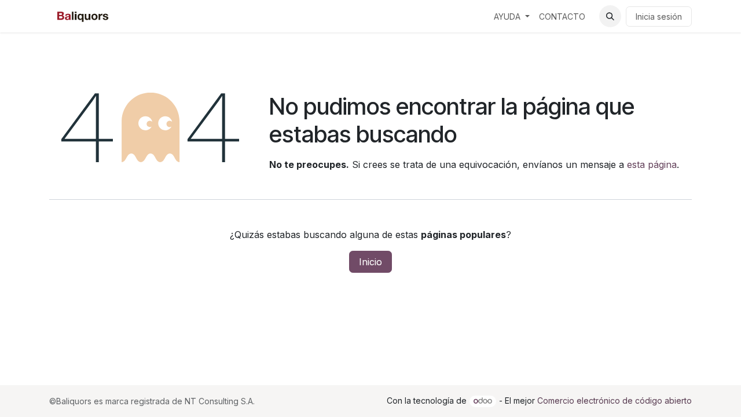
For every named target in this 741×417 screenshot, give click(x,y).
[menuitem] (511, 16)
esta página (652, 164)
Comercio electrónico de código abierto (614, 400)
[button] (610, 16)
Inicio (370, 262)
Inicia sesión (659, 16)
